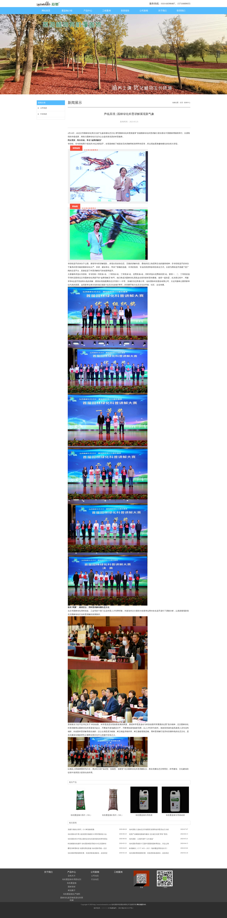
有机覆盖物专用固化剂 (71, 879)
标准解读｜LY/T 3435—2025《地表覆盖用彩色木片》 (148, 848)
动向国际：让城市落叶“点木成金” (141, 839)
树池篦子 (71, 890)
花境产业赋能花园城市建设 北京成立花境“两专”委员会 (148, 834)
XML (144, 904)
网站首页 (46, 10)
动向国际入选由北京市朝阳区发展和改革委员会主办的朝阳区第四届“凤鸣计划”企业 (149, 830)
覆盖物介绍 (67, 10)
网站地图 (140, 904)
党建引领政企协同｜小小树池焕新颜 (81, 829)
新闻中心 (187, 102)
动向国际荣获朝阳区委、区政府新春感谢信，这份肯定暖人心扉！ (87, 853)
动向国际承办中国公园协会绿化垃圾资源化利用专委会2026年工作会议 (87, 839)
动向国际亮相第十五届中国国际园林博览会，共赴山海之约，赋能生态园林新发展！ (149, 844)
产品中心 (88, 10)
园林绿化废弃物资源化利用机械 (71, 899)
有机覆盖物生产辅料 (71, 894)
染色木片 (71, 876)
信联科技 (104, 908)
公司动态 (43, 108)
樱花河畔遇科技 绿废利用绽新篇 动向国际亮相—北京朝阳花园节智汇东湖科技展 (87, 848)
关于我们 (162, 10)
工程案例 (106, 10)
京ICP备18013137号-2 (125, 908)
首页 (181, 102)
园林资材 (71, 887)
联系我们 (181, 10)
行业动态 (43, 114)
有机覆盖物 (71, 883)
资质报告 (125, 10)
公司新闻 (144, 10)
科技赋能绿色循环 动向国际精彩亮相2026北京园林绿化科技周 (87, 844)
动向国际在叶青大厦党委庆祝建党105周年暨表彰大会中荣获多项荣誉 (87, 834)
